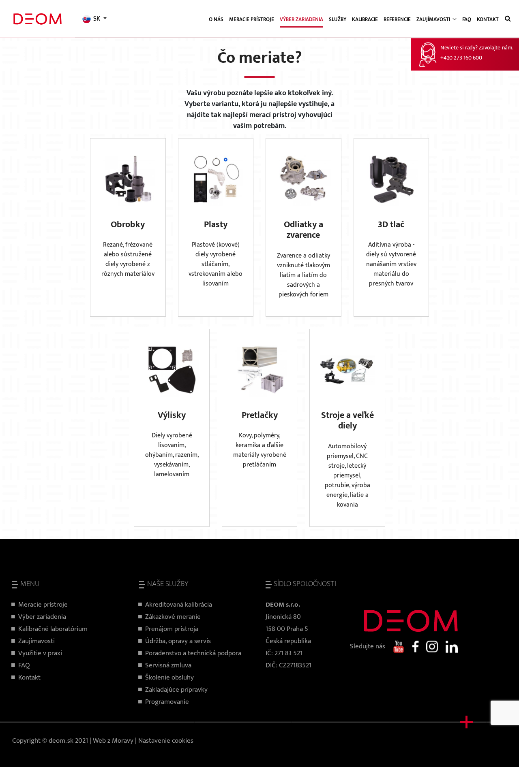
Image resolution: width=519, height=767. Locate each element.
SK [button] (97, 19)
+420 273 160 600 (461, 58)
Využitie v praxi (40, 653)
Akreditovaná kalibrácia (178, 604)
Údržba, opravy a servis (178, 641)
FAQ (466, 19)
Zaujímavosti (36, 641)
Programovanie (167, 701)
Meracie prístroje (251, 19)
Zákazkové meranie (173, 616)
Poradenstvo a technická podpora (193, 653)
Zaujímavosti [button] (433, 19)
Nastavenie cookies (165, 740)
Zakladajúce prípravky (176, 689)
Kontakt (488, 19)
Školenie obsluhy (169, 677)
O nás (216, 19)
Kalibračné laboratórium (53, 629)
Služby (337, 19)
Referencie (397, 19)
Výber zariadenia (301, 19)
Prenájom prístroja (171, 629)
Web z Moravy (113, 740)
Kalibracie (365, 19)
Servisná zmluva (168, 665)
